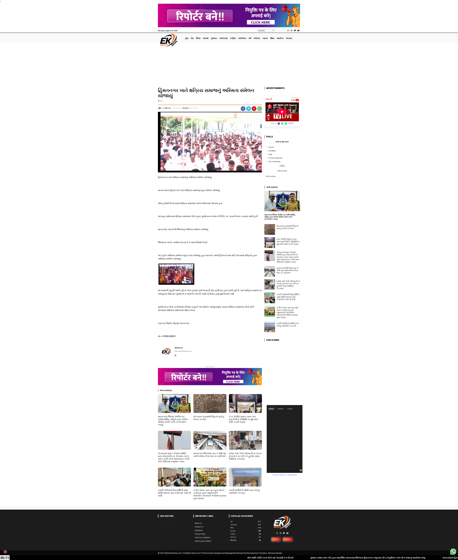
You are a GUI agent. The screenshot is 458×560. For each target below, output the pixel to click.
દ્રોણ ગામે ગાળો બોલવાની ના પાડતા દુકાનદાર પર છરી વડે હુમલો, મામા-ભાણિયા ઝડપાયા (245, 456)
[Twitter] (295, 30)
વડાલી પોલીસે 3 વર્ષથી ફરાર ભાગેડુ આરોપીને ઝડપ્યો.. (244, 491)
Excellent (272, 151)
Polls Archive (271, 176)
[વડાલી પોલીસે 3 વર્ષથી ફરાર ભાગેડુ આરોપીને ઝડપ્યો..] (245, 477)
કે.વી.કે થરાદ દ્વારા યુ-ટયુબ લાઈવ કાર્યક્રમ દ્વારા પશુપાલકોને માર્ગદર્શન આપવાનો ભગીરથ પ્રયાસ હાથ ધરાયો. (209, 494)
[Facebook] (288, 30)
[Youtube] (298, 30)
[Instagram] (291, 30)
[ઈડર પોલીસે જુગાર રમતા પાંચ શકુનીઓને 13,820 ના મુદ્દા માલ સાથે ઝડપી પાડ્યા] (245, 403)
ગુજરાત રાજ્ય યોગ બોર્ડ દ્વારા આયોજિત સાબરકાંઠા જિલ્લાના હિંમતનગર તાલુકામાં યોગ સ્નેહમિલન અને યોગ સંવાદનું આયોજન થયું (312, 557)
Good (271, 147)
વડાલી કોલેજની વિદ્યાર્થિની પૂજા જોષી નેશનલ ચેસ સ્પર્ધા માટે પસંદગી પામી (174, 493)
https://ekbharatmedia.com (183, 351)
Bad (270, 154)
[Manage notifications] (5, 552)
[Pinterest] (254, 108)
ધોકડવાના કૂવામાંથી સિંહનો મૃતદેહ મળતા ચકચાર (208, 418)
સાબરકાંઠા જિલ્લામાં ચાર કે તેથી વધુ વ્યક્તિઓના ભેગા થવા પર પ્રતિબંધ (209, 455)
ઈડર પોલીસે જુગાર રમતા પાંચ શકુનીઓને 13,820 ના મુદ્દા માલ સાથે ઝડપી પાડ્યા (243, 419)
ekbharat (167, 108)
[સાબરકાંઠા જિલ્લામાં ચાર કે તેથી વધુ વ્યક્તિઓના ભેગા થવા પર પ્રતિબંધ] (209, 440)
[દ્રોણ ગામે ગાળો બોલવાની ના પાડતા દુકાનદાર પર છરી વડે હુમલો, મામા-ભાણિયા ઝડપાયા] (245, 440)
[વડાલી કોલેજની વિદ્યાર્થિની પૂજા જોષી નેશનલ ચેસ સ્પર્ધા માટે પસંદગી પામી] (174, 477)
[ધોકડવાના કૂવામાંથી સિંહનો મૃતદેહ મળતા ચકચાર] (209, 403)
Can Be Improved (275, 158)
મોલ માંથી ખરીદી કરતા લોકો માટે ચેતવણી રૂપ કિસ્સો (214, 557)
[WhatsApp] (259, 108)
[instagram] (175, 355)
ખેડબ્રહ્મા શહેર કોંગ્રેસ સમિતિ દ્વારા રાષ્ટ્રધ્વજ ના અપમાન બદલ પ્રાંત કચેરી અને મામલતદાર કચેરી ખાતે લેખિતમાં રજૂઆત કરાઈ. (173, 457)
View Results (282, 171)
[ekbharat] (160, 108)
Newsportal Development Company (252, 553)
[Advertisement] (229, 65)
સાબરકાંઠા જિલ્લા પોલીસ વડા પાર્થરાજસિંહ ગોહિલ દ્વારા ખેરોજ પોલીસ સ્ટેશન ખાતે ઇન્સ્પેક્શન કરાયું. (172, 420)
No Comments (274, 161)
